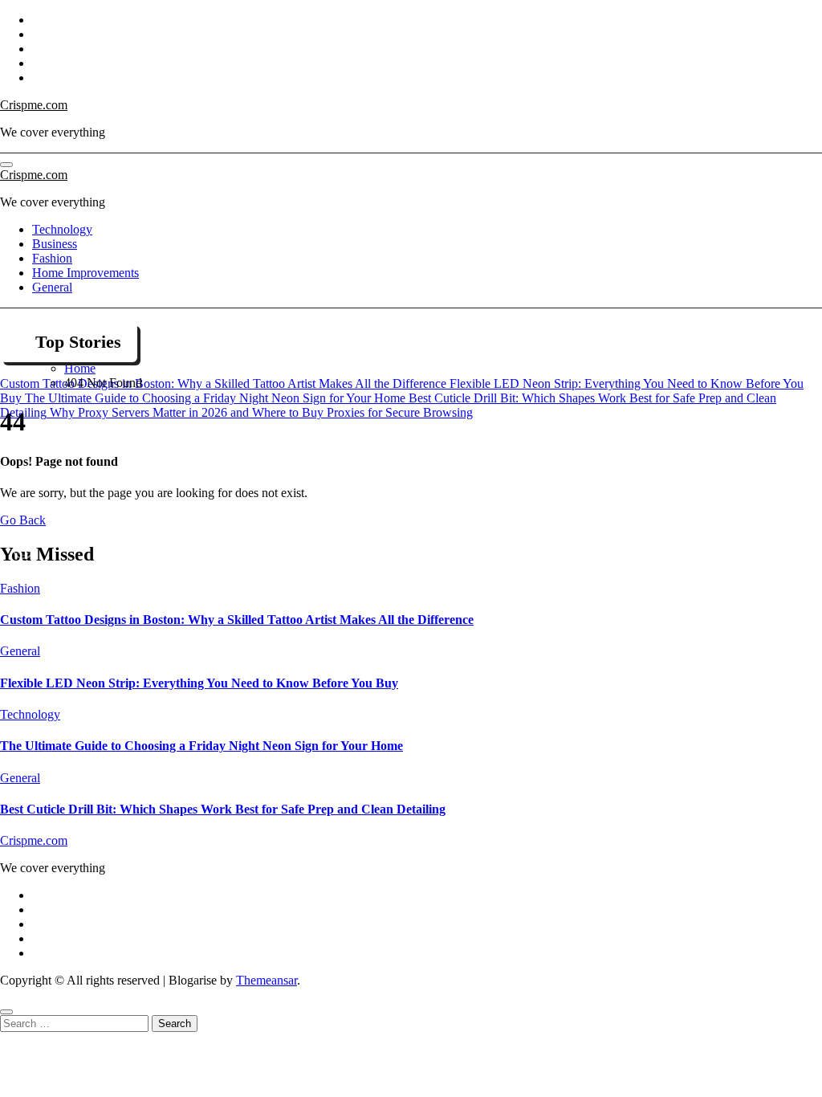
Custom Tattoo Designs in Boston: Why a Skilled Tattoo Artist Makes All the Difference (237, 619)
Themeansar (266, 980)
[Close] (6, 1011)
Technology (62, 229)
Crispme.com (33, 105)
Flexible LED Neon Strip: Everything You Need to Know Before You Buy (199, 683)
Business (54, 244)
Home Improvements (85, 272)
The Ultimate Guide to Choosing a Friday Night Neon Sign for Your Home (201, 745)
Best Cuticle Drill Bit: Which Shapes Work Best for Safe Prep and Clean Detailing (223, 809)
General (52, 287)
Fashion (52, 258)
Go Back (23, 520)
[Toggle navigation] (6, 164)
